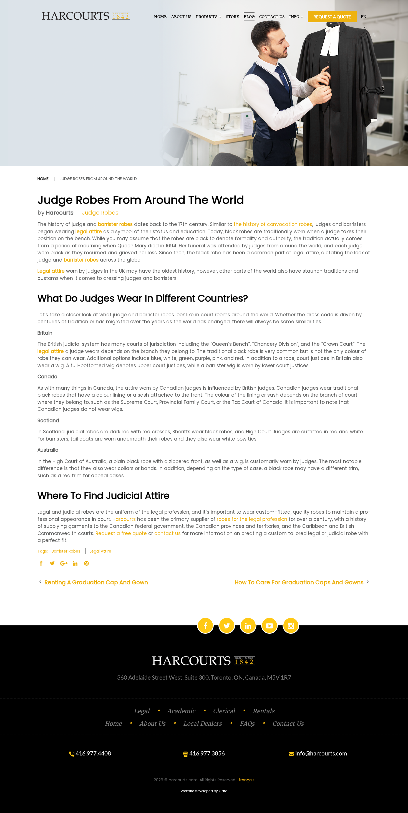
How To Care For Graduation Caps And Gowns (299, 582)
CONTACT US (271, 16)
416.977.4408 (92, 753)
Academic (181, 711)
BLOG (249, 16)
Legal (141, 711)
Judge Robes (100, 213)
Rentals (263, 711)
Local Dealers (202, 723)
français (247, 780)
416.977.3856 (206, 753)
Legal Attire (100, 551)
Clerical (224, 711)
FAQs (247, 723)
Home (43, 179)
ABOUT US (181, 16)
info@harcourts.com (320, 753)
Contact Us (288, 723)
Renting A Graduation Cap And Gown (96, 582)
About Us (152, 723)
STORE (232, 16)
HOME (160, 16)
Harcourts (60, 213)
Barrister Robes (66, 551)
